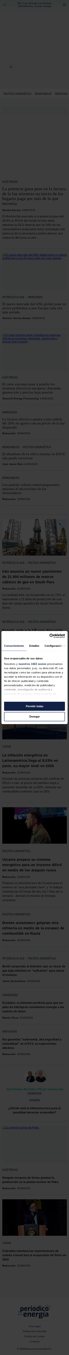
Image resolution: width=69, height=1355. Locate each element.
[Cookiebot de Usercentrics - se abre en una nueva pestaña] (49, 636)
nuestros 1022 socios (33, 663)
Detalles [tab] (34, 645)
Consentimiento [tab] (14, 645)
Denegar (34, 716)
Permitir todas (34, 706)
